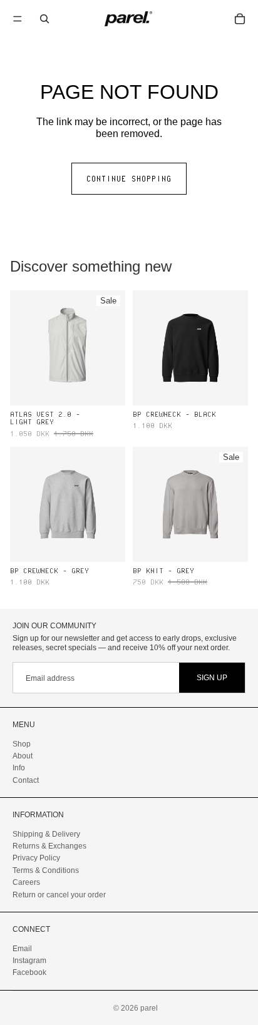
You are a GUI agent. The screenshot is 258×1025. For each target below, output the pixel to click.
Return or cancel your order (59, 894)
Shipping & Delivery (46, 834)
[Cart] (240, 19)
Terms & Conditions (46, 870)
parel (149, 1008)
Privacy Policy (36, 858)
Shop (22, 743)
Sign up (212, 677)
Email (22, 948)
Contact (26, 780)
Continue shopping (129, 178)
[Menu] (17, 18)
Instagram (29, 960)
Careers (26, 882)
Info (19, 767)
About (23, 756)
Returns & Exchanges (49, 846)
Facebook (29, 972)
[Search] (44, 19)
